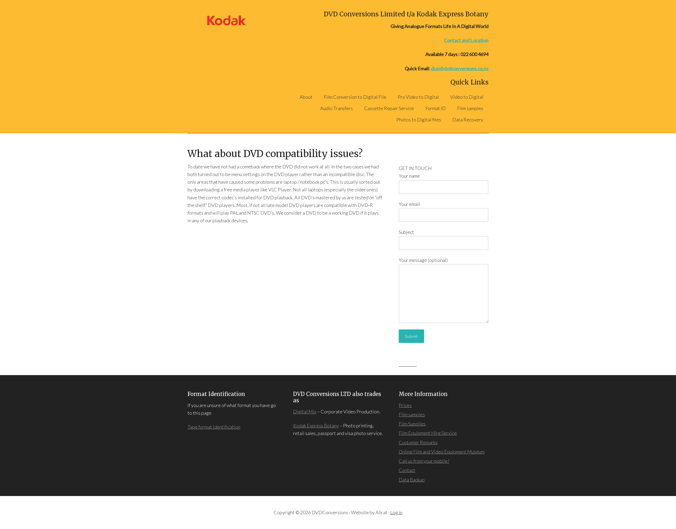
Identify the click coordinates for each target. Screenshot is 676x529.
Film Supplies (412, 424)
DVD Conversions (229, 20)
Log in (396, 512)
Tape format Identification (213, 427)
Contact (407, 470)
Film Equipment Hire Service (428, 433)
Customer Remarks (418, 442)
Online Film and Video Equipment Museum (442, 452)
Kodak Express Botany (316, 425)
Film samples (412, 414)
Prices (405, 405)
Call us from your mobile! (424, 461)
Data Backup (412, 480)
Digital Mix (304, 411)
